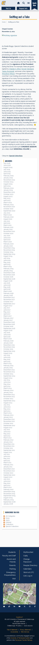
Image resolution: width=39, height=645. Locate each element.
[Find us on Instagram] (29, 606)
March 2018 (8, 291)
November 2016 (9, 324)
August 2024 (8, 184)
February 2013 (8, 415)
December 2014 (9, 370)
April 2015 (7, 361)
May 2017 (7, 312)
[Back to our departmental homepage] (4, 606)
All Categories (10, 516)
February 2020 (9, 244)
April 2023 (7, 200)
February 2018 (8, 293)
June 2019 (7, 260)
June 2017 (7, 310)
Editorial (8, 522)
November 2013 (9, 396)
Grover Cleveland (27, 69)
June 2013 (7, 407)
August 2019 (8, 256)
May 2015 (7, 359)
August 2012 (8, 427)
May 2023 (7, 198)
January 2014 (8, 392)
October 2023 (8, 194)
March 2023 (8, 202)
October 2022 (8, 209)
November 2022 (9, 207)
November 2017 (9, 299)
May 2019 (7, 262)
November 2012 (9, 421)
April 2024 (7, 186)
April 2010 (7, 485)
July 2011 (7, 454)
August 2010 (8, 477)
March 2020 (8, 242)
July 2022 (7, 213)
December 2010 (9, 469)
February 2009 (9, 500)
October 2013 (8, 399)
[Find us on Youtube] (19, 606)
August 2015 (8, 353)
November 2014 (9, 372)
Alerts (8, 520)
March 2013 (8, 413)
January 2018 (8, 295)
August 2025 (8, 167)
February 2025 (9, 176)
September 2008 (9, 502)
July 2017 (7, 308)
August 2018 (8, 281)
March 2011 (7, 463)
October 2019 (8, 252)
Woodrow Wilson (8, 74)
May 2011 (7, 458)
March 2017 (8, 316)
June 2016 (7, 335)
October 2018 (8, 277)
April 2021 (7, 223)
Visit (14, 579)
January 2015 (8, 368)
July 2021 (7, 221)
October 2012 (8, 423)
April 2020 (7, 240)
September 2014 (9, 376)
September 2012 (9, 425)
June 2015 (7, 357)
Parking (12, 569)
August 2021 (8, 219)
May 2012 (7, 434)
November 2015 (9, 347)
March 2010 (8, 487)
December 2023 (9, 192)
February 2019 (8, 268)
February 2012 (8, 440)
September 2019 (9, 254)
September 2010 (9, 475)
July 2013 (7, 405)
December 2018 (9, 273)
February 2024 (9, 188)
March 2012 (8, 438)
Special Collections (15, 156)
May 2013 (7, 409)
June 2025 (7, 171)
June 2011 (7, 456)
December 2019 (9, 248)
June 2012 (7, 432)
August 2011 (8, 452)
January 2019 (8, 271)
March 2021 (8, 225)
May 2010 (7, 483)
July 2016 (7, 332)
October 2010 (8, 473)
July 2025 (7, 169)
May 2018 (7, 287)
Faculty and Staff (9, 556)
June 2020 (7, 238)
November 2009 (9, 493)
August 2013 (8, 403)
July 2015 (7, 355)
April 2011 (7, 460)
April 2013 (7, 411)
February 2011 (8, 465)
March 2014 (8, 388)
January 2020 (8, 246)
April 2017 (7, 314)
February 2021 (8, 227)
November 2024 (9, 180)
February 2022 (9, 217)
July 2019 (7, 258)
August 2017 (8, 306)
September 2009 (9, 496)
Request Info (23, 8)
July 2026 (7, 163)
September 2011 (9, 450)
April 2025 (7, 174)
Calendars (27, 569)
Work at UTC (28, 572)
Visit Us (8, 8)
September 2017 (9, 304)
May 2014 (7, 384)
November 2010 (9, 471)
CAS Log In (27, 576)
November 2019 (9, 250)
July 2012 (7, 430)
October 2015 (8, 349)
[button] (23, 3)
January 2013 (8, 417)
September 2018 (9, 279)
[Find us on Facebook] (34, 606)
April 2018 (7, 289)
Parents (12, 565)
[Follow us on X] (24, 606)
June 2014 (7, 382)
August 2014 (8, 378)
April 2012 (7, 436)
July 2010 (7, 479)
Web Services (25, 632)
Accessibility (14, 632)
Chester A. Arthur (15, 69)
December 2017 (9, 297)
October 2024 (8, 182)
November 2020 (9, 231)
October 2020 (8, 233)
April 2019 (7, 264)
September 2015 (9, 351)
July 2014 (7, 380)
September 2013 (9, 401)
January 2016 (8, 343)
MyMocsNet (28, 552)
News (8, 518)
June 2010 (7, 481)
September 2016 (9, 328)
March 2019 (8, 266)
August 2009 (8, 498)
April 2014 (7, 386)
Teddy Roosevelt (8, 71)
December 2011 (9, 444)
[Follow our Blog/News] (9, 606)
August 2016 (8, 330)
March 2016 (8, 339)
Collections (9, 524)
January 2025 (8, 178)
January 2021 (8, 229)
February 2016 (8, 341)
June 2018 (7, 285)
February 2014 (8, 390)
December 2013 (9, 394)
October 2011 (8, 448)
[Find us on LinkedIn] (14, 606)
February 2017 (8, 318)
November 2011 (9, 446)
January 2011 (8, 467)
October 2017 (8, 302)
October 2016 (8, 326)
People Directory (30, 565)
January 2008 (8, 504)
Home (3, 22)
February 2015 (8, 366)
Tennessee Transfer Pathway (23, 640)
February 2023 (9, 204)
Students (12, 552)
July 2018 (7, 283)
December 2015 (9, 345)
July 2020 (7, 235)
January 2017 (8, 320)
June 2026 (7, 165)
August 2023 (8, 196)
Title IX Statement (12, 629)
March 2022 (8, 215)
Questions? (19, 617)
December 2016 (9, 322)
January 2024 (8, 190)
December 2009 (9, 491)
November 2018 (9, 275)
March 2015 (8, 363)
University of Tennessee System (20, 638)
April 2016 (7, 337)
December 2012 (9, 419)
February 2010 (8, 489)
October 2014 (8, 374)
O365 (25, 556)
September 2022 (9, 211)
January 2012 (8, 442)
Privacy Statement (25, 629)
